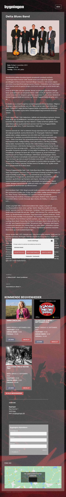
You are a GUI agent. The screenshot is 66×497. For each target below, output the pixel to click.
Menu (58, 7)
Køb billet (26, 339)
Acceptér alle (19, 252)
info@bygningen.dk (18, 413)
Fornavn (12, 437)
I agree (33, 479)
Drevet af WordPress (17, 492)
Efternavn (12, 443)
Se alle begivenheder (14, 393)
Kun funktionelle (33, 252)
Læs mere (11, 339)
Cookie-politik (29, 256)
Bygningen (9, 492)
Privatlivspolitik (36, 256)
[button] (52, 241)
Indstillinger (46, 252)
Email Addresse (14, 431)
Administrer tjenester (18, 247)
